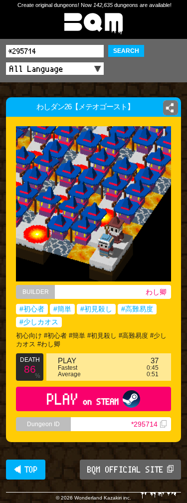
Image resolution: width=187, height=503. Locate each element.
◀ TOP (25, 470)
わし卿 (156, 292)
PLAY (83, 399)
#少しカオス (38, 322)
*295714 (144, 424)
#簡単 (62, 309)
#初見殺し (96, 309)
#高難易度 (137, 309)
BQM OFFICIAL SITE (125, 470)
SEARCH (126, 50)
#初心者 (31, 309)
